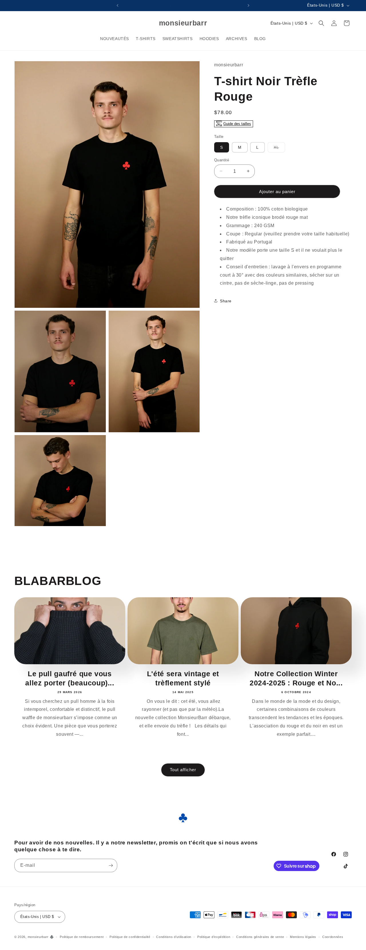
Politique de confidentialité (130, 937)
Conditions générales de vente (260, 937)
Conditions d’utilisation (173, 937)
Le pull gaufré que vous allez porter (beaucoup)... (69, 678)
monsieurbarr (38, 937)
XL (279, 148)
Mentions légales (303, 937)
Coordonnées (332, 937)
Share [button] (226, 300)
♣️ (52, 937)
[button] (321, 23)
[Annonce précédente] (117, 5)
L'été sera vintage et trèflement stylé (183, 678)
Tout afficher (183, 769)
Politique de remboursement (82, 937)
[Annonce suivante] (248, 5)
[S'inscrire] (110, 865)
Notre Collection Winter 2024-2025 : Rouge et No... (296, 678)
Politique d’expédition (213, 937)
